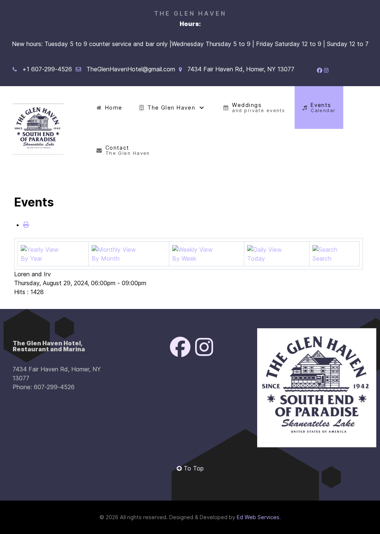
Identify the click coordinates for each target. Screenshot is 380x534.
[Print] (26, 224)
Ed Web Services (258, 517)
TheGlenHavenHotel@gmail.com (130, 69)
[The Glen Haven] (38, 129)
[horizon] (316, 387)
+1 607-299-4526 (47, 69)
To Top (193, 468)
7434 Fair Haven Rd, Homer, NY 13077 (240, 69)
